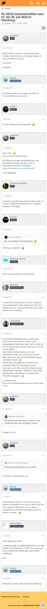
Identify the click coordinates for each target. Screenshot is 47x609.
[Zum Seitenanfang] (43, 605)
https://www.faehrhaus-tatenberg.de (18, 168)
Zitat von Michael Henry (18, 463)
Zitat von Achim (14, 237)
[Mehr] (43, 48)
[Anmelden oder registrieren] (37, 3)
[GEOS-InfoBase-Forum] (4, 3)
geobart (7, 23)
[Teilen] (43, 28)
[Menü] (43, 3)
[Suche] (31, 3)
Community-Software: (23, 605)
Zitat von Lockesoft (16, 416)
